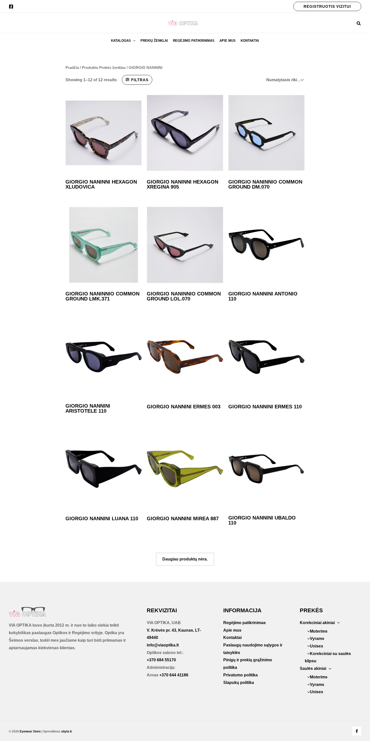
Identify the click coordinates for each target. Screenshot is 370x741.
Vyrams (317, 638)
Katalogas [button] (121, 40)
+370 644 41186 (173, 675)
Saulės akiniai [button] (313, 668)
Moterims (318, 631)
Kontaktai (250, 40)
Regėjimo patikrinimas (193, 40)
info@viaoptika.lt (163, 645)
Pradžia (72, 68)
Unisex (316, 646)
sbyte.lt (66, 731)
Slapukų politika (238, 682)
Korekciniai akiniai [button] (317, 623)
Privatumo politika (240, 675)
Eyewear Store (30, 731)
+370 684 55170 (161, 660)
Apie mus (227, 40)
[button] (327, 6)
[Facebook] (11, 6)
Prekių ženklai (154, 40)
